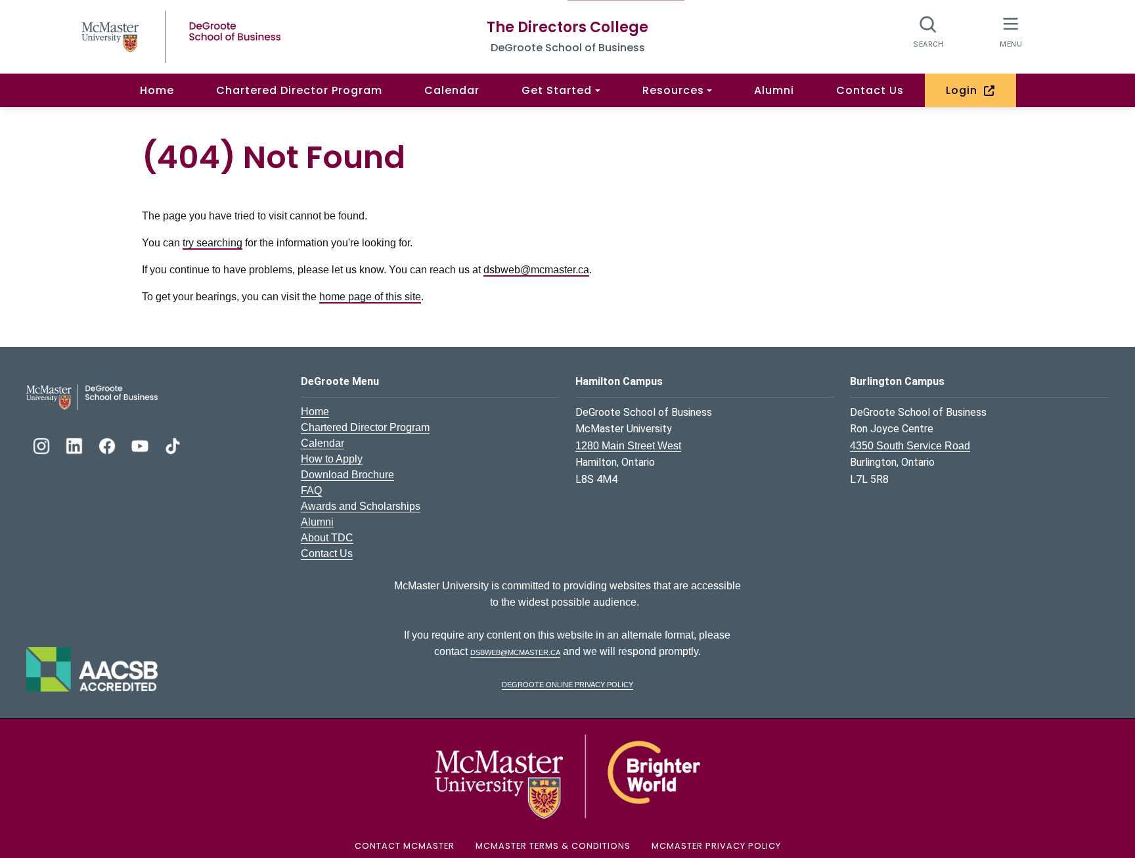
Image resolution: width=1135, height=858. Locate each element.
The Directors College (567, 27)
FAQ (311, 490)
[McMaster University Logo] (567, 775)
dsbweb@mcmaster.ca (536, 269)
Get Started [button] (557, 90)
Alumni (774, 90)
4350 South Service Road (910, 445)
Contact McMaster (405, 845)
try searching (212, 242)
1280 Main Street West (628, 445)
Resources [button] (673, 90)
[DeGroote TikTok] (173, 444)
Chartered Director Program (299, 90)
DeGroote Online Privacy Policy (567, 683)
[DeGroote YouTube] (141, 444)
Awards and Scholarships (360, 506)
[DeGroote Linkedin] (75, 444)
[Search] (928, 31)
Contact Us (870, 90)
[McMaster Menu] (1010, 31)
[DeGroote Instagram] (42, 444)
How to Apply (332, 458)
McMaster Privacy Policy (716, 845)
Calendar (451, 90)
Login (965, 90)
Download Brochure (347, 474)
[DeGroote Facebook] (108, 444)
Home (157, 90)
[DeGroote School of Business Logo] (92, 396)
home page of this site (370, 296)
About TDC (327, 537)
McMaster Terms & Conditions (553, 845)
